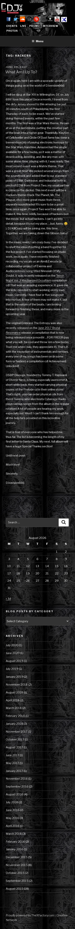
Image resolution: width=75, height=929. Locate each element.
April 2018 (12, 700)
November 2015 (17, 865)
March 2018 (14, 708)
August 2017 (14, 747)
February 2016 (15, 841)
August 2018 (14, 692)
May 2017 (12, 763)
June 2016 (12, 810)
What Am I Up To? (21, 72)
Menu (39, 41)
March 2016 (14, 834)
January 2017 (14, 771)
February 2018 (15, 716)
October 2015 (15, 873)
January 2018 (14, 723)
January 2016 (14, 849)
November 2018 (17, 684)
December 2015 (17, 857)
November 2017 (17, 731)
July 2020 (12, 645)
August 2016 (14, 794)
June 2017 (12, 755)
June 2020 (13, 653)
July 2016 (12, 802)
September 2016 (17, 786)
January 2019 (14, 676)
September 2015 (17, 881)
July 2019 (12, 669)
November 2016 (17, 778)
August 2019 (14, 661)
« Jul (8, 598)
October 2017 (15, 739)
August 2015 (14, 888)
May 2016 (12, 818)
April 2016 (12, 826)
